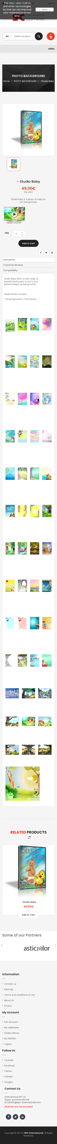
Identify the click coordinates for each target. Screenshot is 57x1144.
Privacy (8, 1005)
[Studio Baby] (13, 164)
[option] (13, 164)
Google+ (8, 1082)
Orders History (11, 1033)
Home (6, 81)
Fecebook (9, 1065)
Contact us (10, 983)
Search (39, 36)
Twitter (8, 1071)
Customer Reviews (13, 265)
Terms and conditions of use (19, 994)
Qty (7, 232)
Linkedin (8, 1076)
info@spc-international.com (26, 1102)
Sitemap (8, 989)
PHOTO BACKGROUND (25, 81)
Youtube (8, 1060)
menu (51, 48)
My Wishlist (10, 1038)
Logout (8, 1044)
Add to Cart (28, 243)
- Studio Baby (28, 902)
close (44, 9)
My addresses (11, 1027)
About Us (9, 1000)
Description (9, 259)
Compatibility (10, 270)
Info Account (11, 1022)
